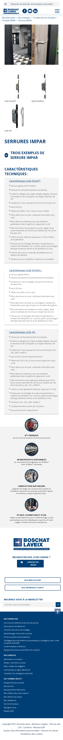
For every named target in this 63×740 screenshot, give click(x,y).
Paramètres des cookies (31, 734)
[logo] (11, 11)
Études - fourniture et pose (15, 663)
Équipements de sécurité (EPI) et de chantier (22, 650)
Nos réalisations (10, 700)
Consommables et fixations (14, 646)
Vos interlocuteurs (11, 704)
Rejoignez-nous (10, 707)
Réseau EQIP (9, 711)
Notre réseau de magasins (14, 666)
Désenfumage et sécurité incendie (18, 633)
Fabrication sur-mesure (13, 659)
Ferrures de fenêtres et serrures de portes (21, 623)
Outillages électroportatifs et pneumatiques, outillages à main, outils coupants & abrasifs (31, 641)
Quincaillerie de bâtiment (14, 626)
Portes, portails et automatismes (17, 637)
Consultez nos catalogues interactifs (18, 673)
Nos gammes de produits (14, 683)
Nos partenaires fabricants (14, 690)
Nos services (8, 686)
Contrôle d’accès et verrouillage (17, 630)
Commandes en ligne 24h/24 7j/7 (17, 670)
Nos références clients (13, 697)
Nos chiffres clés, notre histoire (16, 693)
